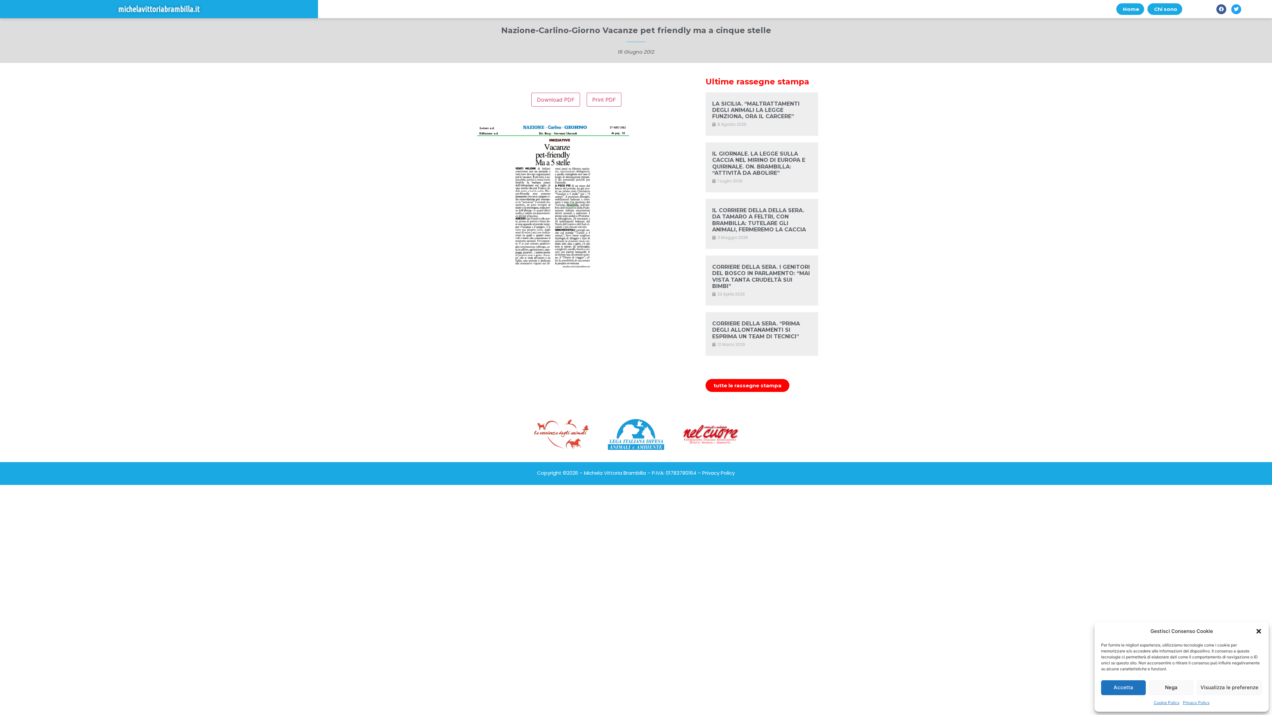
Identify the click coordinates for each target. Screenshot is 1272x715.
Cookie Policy (1167, 702)
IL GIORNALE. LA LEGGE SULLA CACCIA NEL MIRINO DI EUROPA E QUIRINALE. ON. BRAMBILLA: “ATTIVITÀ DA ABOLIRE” (758, 163)
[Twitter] (1236, 9)
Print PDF (604, 99)
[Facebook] (1221, 9)
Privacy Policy (1196, 702)
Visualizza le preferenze (1229, 687)
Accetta (1123, 687)
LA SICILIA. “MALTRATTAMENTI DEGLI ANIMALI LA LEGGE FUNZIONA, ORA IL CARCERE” (756, 110)
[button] (1258, 631)
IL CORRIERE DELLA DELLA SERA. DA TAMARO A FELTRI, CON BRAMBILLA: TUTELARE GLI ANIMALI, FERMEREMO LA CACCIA (759, 220)
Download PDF (555, 99)
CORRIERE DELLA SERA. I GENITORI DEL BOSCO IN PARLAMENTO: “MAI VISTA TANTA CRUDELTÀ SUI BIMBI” (761, 276)
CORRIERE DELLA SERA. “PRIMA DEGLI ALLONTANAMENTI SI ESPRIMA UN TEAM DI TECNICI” (756, 329)
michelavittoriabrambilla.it (159, 9)
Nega (1171, 687)
